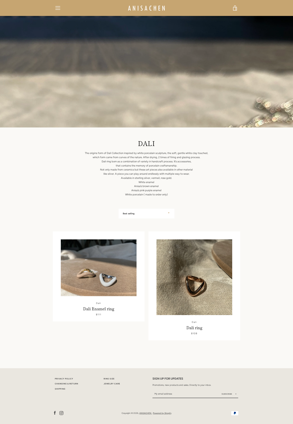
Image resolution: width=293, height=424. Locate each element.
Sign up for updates (167, 378)
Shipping (60, 389)
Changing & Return (66, 384)
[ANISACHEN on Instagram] (61, 412)
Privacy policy (64, 379)
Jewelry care (112, 384)
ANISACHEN (145, 413)
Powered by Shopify (162, 413)
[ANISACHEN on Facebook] (55, 412)
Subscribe (227, 394)
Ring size (109, 379)
